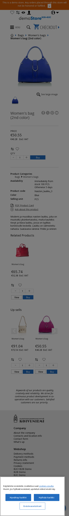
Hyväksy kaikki (18, 497)
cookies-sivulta (46, 486)
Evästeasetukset (32, 506)
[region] (32, 496)
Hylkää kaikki (46, 497)
